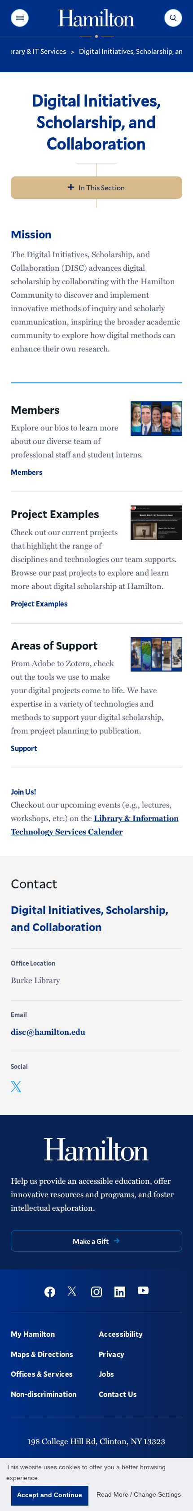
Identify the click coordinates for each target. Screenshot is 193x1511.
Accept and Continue (49, 1494)
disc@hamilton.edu (48, 1031)
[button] (20, 18)
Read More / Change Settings (138, 1494)
